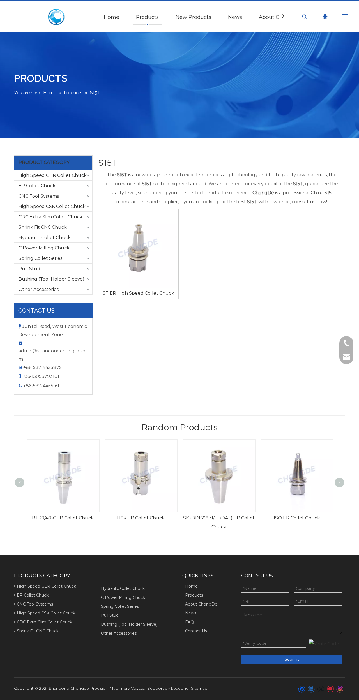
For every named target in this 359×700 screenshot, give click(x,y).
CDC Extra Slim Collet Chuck (50, 217)
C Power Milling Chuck (44, 248)
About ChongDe (201, 604)
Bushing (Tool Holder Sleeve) (51, 279)
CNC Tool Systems (39, 196)
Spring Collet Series (40, 258)
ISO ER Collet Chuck (219, 518)
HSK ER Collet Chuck (63, 518)
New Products (193, 17)
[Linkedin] (311, 688)
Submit (292, 659)
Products (147, 17)
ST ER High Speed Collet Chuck (138, 293)
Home (111, 17)
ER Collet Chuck (37, 185)
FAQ (189, 622)
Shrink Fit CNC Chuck (43, 227)
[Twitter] (320, 688)
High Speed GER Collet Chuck (53, 175)
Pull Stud (29, 268)
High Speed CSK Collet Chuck (52, 206)
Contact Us (196, 631)
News (235, 17)
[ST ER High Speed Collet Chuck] (138, 248)
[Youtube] (330, 688)
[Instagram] (340, 688)
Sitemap (199, 688)
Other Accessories (39, 289)
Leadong (180, 688)
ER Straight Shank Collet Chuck (297, 518)
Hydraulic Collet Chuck (45, 237)
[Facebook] (301, 688)
